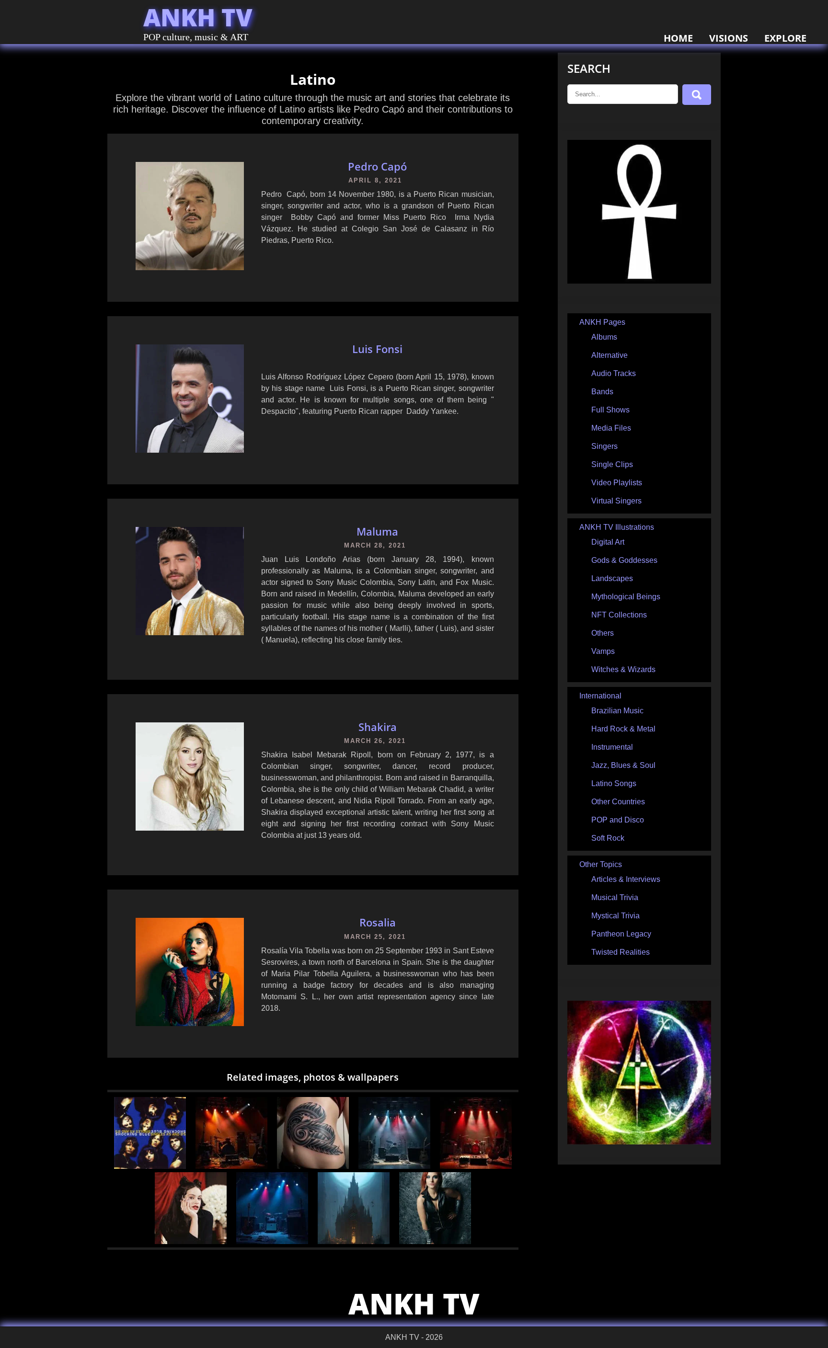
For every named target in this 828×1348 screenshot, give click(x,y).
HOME (678, 38)
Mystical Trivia (615, 916)
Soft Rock (607, 838)
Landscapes (612, 578)
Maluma (377, 531)
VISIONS (728, 38)
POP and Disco (617, 820)
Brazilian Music (617, 711)
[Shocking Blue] (150, 1166)
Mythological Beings (625, 597)
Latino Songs (613, 783)
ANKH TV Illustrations (616, 527)
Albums (604, 337)
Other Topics (600, 864)
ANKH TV (198, 17)
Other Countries (618, 802)
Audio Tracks (613, 373)
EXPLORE (785, 38)
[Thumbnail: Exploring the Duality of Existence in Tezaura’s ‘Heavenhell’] (231, 1166)
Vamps (603, 651)
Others (602, 633)
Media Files (611, 428)
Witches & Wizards (623, 669)
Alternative (609, 355)
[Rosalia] (191, 1241)
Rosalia (377, 922)
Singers (604, 446)
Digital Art (607, 542)
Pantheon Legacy (621, 934)
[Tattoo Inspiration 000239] (313, 1166)
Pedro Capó (377, 166)
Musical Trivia (614, 897)
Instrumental (612, 747)
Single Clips (612, 464)
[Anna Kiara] (435, 1241)
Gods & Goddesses (624, 560)
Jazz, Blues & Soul (623, 765)
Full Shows (610, 410)
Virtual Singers (616, 501)
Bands (602, 392)
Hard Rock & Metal (623, 729)
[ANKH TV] (639, 281)
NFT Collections (619, 615)
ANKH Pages (602, 322)
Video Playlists (616, 483)
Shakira (377, 727)
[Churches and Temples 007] (354, 1241)
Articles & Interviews (625, 879)
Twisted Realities (620, 952)
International (600, 696)
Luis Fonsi (377, 349)
